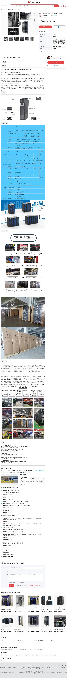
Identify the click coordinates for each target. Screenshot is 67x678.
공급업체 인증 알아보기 (44, 665)
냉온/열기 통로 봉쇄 (21, 643)
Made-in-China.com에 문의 (29, 665)
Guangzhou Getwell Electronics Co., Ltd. (46, 15)
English (5, 667)
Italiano (43, 667)
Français (23, 667)
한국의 (54, 667)
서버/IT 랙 (3, 640)
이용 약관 (61, 672)
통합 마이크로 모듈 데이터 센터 (40, 640)
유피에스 (51, 640)
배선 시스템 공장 (35, 655)
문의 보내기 (45, 27)
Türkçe (31, 668)
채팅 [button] (60, 27)
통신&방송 (14, 9)
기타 (34, 643)
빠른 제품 (37, 665)
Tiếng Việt (35, 668)
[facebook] (62, 665)
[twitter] (65, 665)
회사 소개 (3, 665)
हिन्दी (22, 668)
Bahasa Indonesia (42, 668)
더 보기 (2, 660)
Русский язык (48, 667)
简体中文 (9, 667)
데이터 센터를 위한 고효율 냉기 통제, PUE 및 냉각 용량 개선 (7, 629)
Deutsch (33, 667)
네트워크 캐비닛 (21, 9)
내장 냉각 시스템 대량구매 (7, 658)
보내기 (11, 585)
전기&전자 (8, 9)
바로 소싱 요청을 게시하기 (35, 585)
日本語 (19, 667)
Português (38, 667)
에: (8, 571)
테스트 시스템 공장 (25, 655)
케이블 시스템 (52, 655)
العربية (58, 667)
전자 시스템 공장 (5, 655)
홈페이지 (3, 9)
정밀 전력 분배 (4, 643)
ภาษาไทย (26, 668)
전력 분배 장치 (20, 640)
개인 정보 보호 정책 (19, 665)
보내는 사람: (6, 567)
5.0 (53, 58)
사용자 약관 (12, 665)
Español (28, 667)
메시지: (7, 574)
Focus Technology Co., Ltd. (35, 671)
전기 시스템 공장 (15, 655)
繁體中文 (14, 667)
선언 (7, 665)
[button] (2, 2)
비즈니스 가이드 (57, 665)
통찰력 (51, 665)
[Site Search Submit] (56, 5)
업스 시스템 (43, 655)
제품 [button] (12, 5)
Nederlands (63, 667)
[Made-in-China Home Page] (33, 2)
